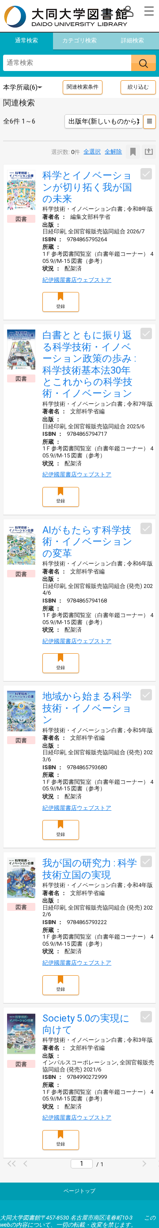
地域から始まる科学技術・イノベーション (87, 708)
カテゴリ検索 (79, 40)
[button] (12, 1163)
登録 (60, 306)
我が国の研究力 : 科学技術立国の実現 (89, 868)
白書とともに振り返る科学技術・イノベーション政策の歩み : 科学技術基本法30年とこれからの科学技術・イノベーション (89, 364)
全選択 (92, 151)
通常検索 (26, 40)
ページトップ (79, 1191)
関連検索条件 (82, 87)
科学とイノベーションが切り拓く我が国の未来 (87, 187)
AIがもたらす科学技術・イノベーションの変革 (87, 541)
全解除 (113, 151)
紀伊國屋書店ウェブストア (76, 280)
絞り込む (138, 87)
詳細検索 (132, 40)
